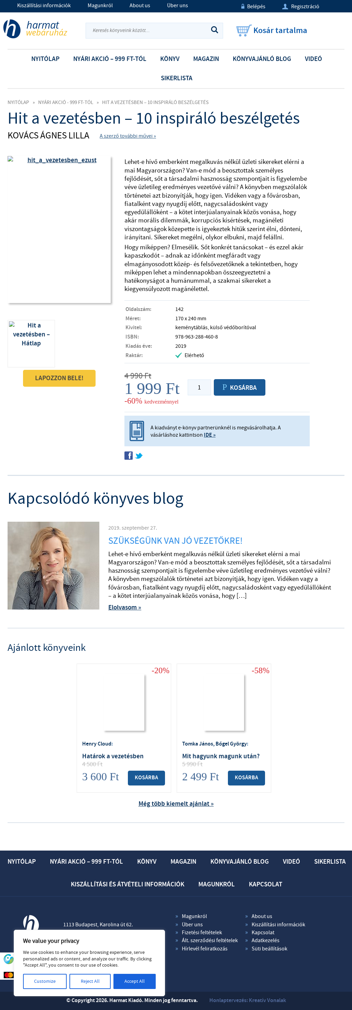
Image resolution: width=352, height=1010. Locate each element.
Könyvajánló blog (262, 59)
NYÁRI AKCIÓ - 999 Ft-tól (65, 102)
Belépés (253, 6)
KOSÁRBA (239, 387)
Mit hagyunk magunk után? (221, 756)
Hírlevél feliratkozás (205, 948)
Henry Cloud (96, 744)
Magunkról (100, 5)
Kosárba (146, 777)
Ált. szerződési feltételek (210, 940)
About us (140, 5)
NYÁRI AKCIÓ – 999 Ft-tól (109, 59)
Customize (45, 981)
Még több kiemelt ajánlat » (176, 804)
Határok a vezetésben (113, 756)
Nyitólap (45, 59)
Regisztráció (300, 6)
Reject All (90, 981)
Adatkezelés (265, 940)
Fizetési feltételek (202, 932)
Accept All (134, 981)
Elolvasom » (124, 607)
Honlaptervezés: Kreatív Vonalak (247, 1000)
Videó (313, 59)
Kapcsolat (265, 884)
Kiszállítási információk (44, 5)
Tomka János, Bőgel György (214, 744)
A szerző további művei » (128, 136)
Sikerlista (176, 78)
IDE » (210, 435)
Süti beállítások (269, 948)
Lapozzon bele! (59, 378)
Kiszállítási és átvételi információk (127, 884)
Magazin (206, 59)
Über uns (177, 5)
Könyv (169, 59)
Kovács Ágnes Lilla (48, 136)
